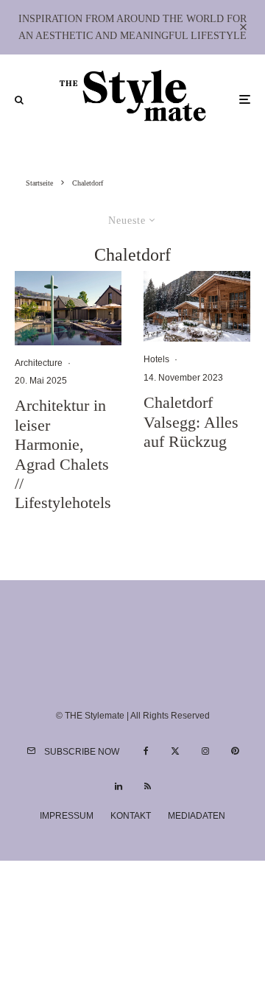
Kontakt (130, 816)
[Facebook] (146, 751)
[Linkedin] (118, 786)
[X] (175, 751)
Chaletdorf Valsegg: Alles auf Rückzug (191, 422)
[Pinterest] (235, 751)
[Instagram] (205, 751)
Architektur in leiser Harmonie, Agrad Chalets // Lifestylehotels (63, 454)
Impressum (66, 816)
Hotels (156, 359)
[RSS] (147, 786)
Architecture (39, 363)
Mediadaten (196, 816)
